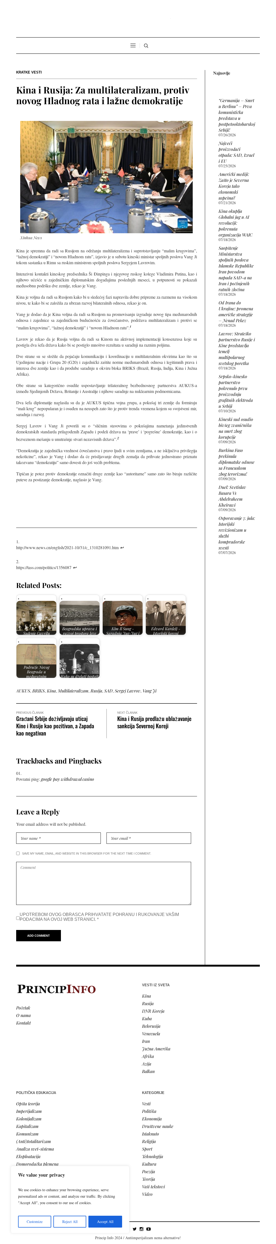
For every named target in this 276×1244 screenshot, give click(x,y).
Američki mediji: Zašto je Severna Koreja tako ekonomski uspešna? (234, 186)
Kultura (149, 1164)
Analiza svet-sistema (35, 1149)
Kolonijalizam (29, 1118)
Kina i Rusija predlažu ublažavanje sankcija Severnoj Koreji (154, 722)
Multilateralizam (73, 691)
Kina (51, 691)
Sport (147, 1149)
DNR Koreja (153, 1011)
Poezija (148, 1171)
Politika (149, 1111)
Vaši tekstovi (153, 1186)
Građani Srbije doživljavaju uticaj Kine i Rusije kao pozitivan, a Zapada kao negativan (55, 725)
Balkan (148, 1071)
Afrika (148, 1056)
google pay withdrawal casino (67, 779)
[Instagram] (141, 1229)
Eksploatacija (28, 1156)
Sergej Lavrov (127, 691)
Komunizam (27, 1134)
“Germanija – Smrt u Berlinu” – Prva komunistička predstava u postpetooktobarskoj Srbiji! (237, 115)
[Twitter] (134, 1229)
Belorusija (151, 1026)
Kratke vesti (29, 72)
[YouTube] (148, 1229)
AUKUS (23, 691)
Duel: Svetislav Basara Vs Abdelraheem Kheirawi (232, 496)
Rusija (96, 691)
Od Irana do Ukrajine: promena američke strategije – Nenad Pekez (236, 311)
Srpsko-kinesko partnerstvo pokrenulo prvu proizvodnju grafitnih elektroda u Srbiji (236, 391)
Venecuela (151, 1033)
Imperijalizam (29, 1111)
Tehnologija (152, 1156)
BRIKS (38, 691)
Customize (35, 1221)
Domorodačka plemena (37, 1164)
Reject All (70, 1221)
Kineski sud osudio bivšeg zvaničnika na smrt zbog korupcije (236, 428)
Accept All (105, 1221)
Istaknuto (150, 1134)
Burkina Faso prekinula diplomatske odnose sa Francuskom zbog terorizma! (236, 462)
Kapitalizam (27, 1126)
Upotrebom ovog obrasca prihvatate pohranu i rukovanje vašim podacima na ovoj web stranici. (99, 917)
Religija (149, 1141)
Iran (146, 1041)
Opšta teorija (28, 1103)
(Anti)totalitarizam (33, 1141)
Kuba (147, 1018)
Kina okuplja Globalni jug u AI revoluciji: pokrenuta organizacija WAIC (236, 223)
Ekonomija (152, 1118)
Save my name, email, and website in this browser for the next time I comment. (86, 853)
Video (147, 1194)
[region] (70, 1199)
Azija (146, 1064)
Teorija (148, 1179)
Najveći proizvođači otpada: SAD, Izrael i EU (236, 152)
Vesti (146, 1103)
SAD (108, 691)
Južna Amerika (156, 1048)
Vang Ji (150, 691)
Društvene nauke (157, 1126)
